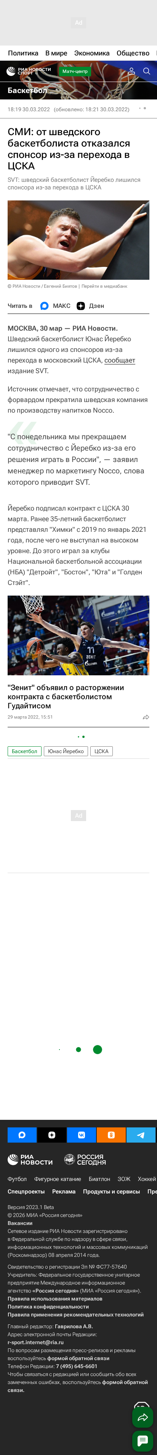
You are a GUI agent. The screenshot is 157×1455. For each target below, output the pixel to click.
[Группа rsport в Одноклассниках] (111, 1135)
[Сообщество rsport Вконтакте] (81, 1135)
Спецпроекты (26, 1191)
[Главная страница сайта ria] (8, 71)
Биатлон (99, 1179)
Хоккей (147, 1179)
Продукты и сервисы (111, 1191)
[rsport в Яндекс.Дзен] (51, 1135)
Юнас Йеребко (66, 751)
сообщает (119, 360)
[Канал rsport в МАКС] (22, 1135)
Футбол (17, 1179)
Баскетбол (24, 751)
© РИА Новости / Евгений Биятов (42, 286)
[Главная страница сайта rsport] (45, 71)
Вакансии (20, 1223)
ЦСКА (102, 751)
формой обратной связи (78, 1358)
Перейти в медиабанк (104, 286)
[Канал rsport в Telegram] (141, 1135)
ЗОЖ (124, 1179)
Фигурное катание (57, 1179)
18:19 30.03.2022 (29, 109)
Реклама (63, 1191)
